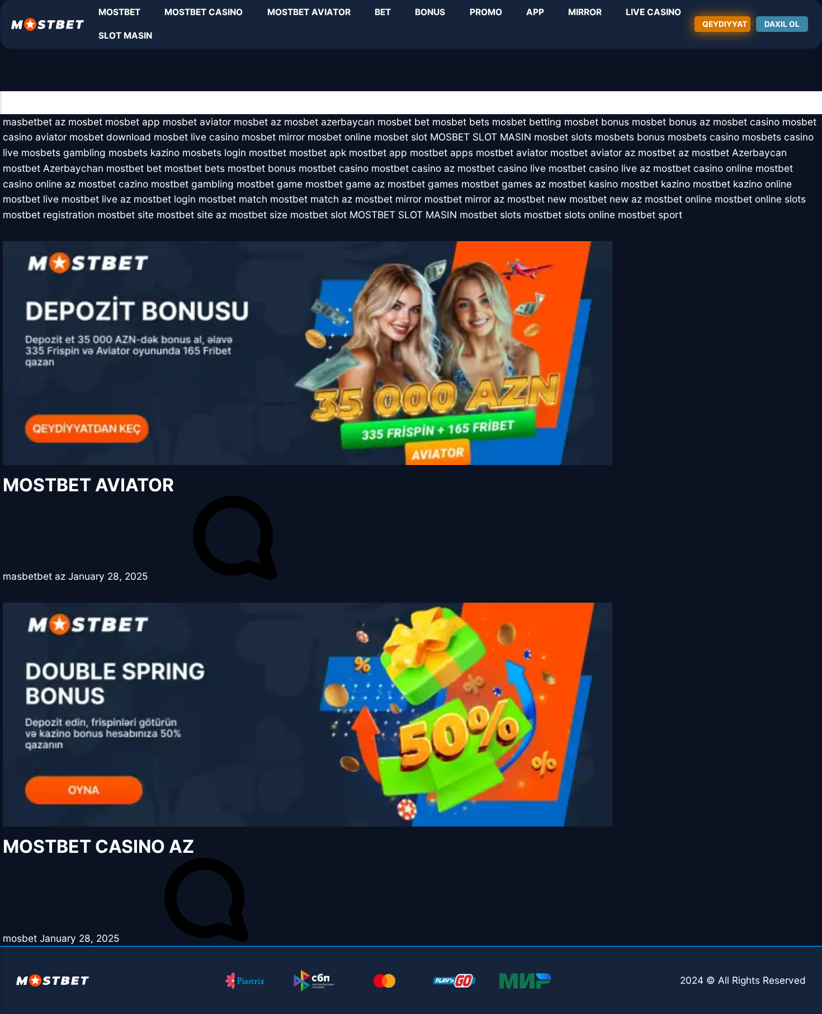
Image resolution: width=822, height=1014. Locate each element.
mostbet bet (134, 168)
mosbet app (132, 122)
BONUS (430, 12)
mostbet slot (318, 214)
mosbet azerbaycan (329, 122)
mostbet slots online (569, 214)
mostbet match (233, 199)
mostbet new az (605, 199)
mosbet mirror (273, 137)
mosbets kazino (143, 152)
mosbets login (214, 152)
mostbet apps (441, 152)
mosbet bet (403, 122)
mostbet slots (490, 214)
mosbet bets (460, 122)
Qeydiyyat (724, 24)
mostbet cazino (113, 184)
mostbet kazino (655, 184)
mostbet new (536, 199)
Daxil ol (782, 24)
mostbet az (663, 152)
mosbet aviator (197, 122)
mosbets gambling (63, 152)
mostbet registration (49, 214)
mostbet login (165, 199)
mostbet (267, 152)
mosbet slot (400, 137)
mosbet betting (526, 122)
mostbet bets (194, 168)
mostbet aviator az (592, 152)
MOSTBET (119, 12)
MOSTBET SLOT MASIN (403, 214)
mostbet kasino (583, 184)
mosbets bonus (630, 137)
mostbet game (270, 184)
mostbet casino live (501, 168)
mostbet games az (503, 184)
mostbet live (31, 199)
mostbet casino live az (599, 168)
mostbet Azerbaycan (739, 152)
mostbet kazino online (742, 184)
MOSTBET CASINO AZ (98, 846)
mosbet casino (746, 122)
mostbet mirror (388, 199)
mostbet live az (96, 199)
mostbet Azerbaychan (53, 168)
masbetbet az (34, 122)
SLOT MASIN (125, 35)
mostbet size (258, 214)
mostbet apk (317, 152)
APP (535, 12)
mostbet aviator (511, 152)
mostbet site (125, 214)
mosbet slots (563, 137)
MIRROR (585, 12)
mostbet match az (311, 199)
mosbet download (110, 137)
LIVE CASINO (653, 12)
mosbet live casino (196, 137)
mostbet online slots (760, 199)
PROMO (486, 12)
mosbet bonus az (671, 122)
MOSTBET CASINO (203, 12)
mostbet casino (334, 168)
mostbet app (378, 152)
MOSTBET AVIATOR (309, 12)
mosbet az (257, 122)
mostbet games (423, 184)
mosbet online (339, 137)
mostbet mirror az (464, 199)
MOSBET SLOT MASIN (480, 137)
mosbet (85, 122)
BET (383, 12)
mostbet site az (191, 214)
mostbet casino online (703, 168)
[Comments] (235, 576)
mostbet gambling (192, 184)
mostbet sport (650, 214)
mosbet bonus (596, 122)
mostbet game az (345, 184)
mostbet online (678, 199)
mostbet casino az (413, 168)
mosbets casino (703, 137)
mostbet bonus (262, 168)
